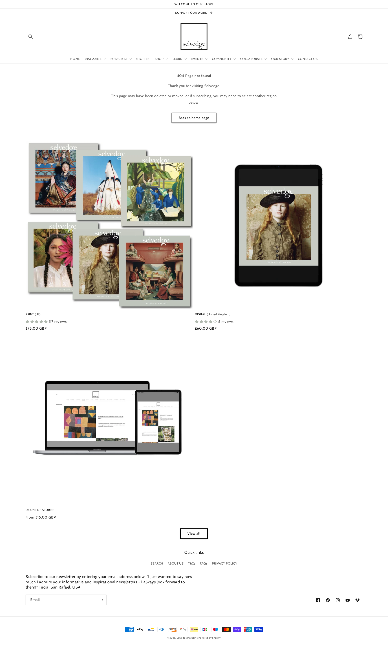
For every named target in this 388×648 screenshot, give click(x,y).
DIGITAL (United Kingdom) (212, 314)
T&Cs (191, 563)
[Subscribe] (101, 600)
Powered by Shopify (209, 637)
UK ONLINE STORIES (40, 510)
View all (194, 534)
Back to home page (194, 118)
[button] (30, 37)
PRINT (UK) (33, 314)
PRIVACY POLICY (224, 563)
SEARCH (157, 563)
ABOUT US (176, 563)
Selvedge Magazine (187, 637)
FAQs (203, 563)
